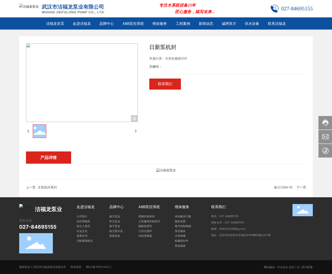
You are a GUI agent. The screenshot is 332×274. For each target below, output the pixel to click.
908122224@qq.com (232, 228)
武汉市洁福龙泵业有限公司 (73, 7)
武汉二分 (294, 267)
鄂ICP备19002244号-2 (98, 267)
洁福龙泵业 (48, 209)
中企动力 (282, 267)
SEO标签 (307, 267)
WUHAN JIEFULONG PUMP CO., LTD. (73, 12)
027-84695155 (297, 9)
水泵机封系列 (47, 187)
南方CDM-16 (283, 187)
